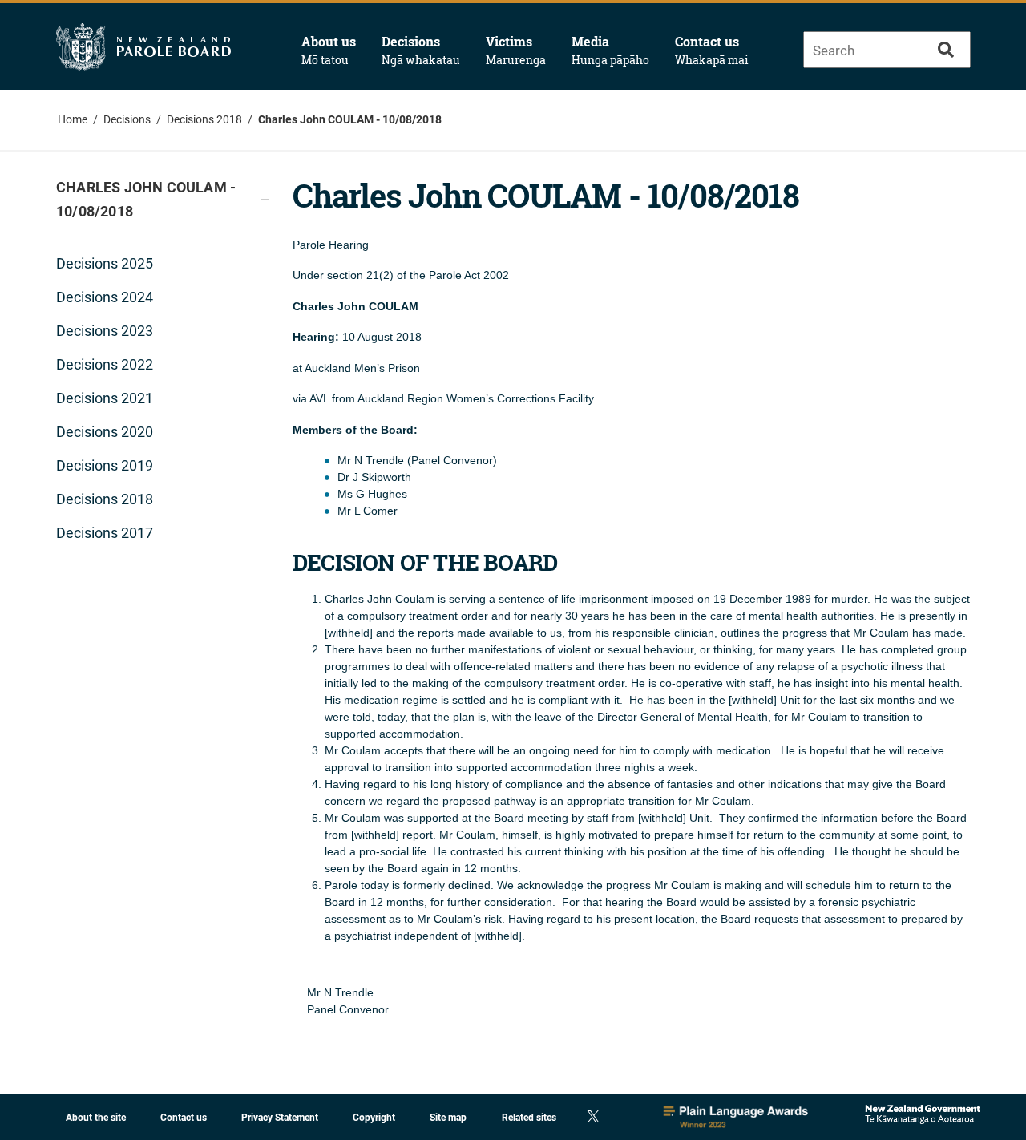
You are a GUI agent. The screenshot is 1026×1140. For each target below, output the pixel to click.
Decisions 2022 (104, 364)
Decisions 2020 (104, 431)
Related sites (529, 1117)
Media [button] (610, 50)
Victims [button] (516, 50)
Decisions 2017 (104, 532)
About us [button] (328, 50)
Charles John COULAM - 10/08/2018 (350, 119)
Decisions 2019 (104, 465)
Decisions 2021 (104, 398)
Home (72, 119)
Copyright (374, 1117)
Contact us (712, 50)
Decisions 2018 (204, 119)
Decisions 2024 (104, 297)
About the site (96, 1117)
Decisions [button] (421, 50)
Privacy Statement (279, 1117)
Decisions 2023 (104, 330)
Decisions (127, 119)
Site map (448, 1117)
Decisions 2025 (104, 263)
